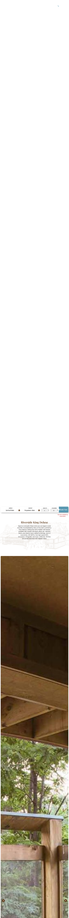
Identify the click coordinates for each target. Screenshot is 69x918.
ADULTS (45, 508)
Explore (25, 6)
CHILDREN (54, 508)
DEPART (30, 508)
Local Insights (39, 6)
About (31, 6)
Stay (20, 6)
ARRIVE (10, 508)
